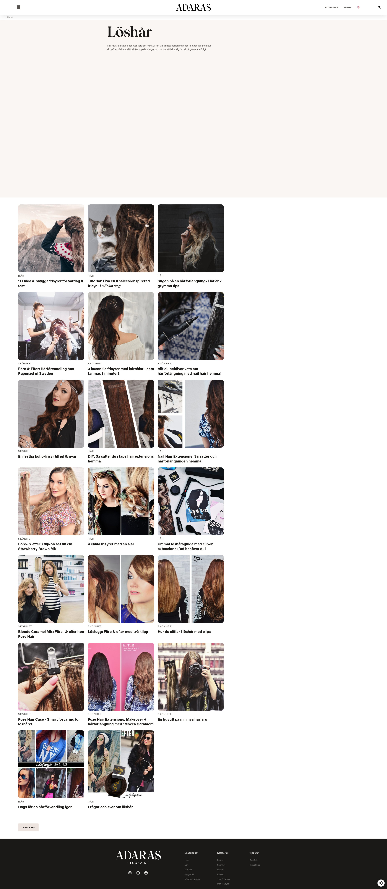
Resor (347, 7)
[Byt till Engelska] (358, 7)
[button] (18, 7)
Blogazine (331, 7)
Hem (9, 17)
